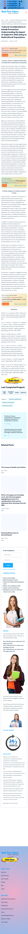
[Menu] (26, 12)
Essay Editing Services (7, 915)
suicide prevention (7, 405)
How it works (4, 879)
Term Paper (4, 922)
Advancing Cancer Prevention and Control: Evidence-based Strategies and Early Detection (13, 431)
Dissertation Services (7, 909)
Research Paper (5, 919)
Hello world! (15, 803)
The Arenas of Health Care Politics (13, 467)
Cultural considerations (15, 399)
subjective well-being (8, 402)
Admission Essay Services (8, 899)
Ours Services (5, 875)
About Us (3, 872)
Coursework (4, 905)
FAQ (2, 885)
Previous (9, 423)
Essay (2, 912)
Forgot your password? (9, 569)
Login (2, 889)
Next (5, 435)
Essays (2, 472)
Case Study (4, 902)
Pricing (3, 882)
